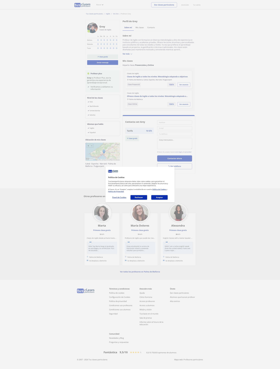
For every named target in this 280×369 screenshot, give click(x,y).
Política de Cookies (159, 189)
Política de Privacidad (116, 191)
